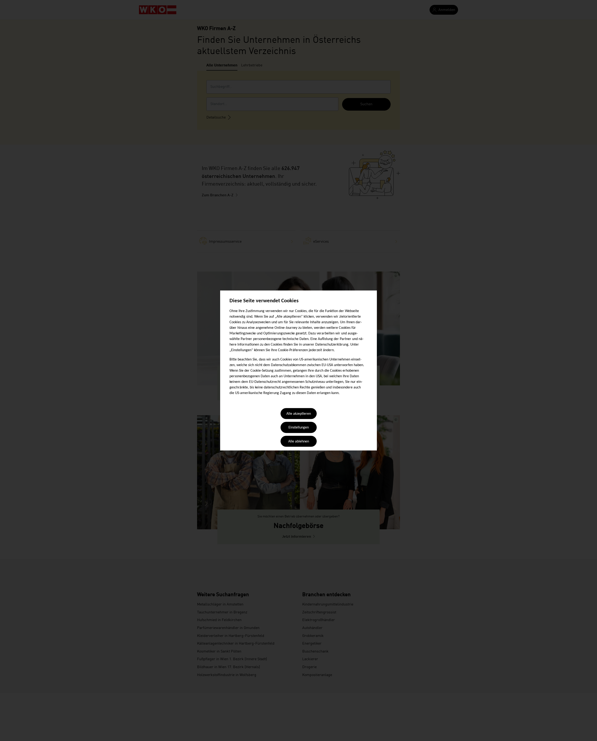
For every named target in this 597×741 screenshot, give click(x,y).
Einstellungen (298, 428)
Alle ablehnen (298, 441)
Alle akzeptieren (298, 414)
